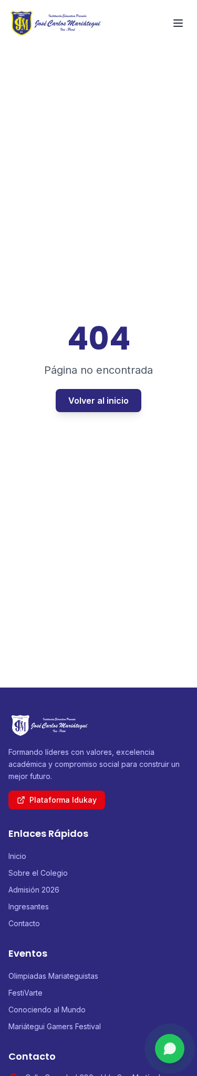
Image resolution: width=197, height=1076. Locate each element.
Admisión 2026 (33, 889)
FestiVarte (25, 992)
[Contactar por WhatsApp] (169, 1048)
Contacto (24, 923)
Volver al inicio (98, 400)
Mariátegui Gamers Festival (54, 1026)
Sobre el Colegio (38, 872)
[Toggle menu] (178, 23)
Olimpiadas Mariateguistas (53, 975)
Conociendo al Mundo (47, 1009)
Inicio (17, 856)
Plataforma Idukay (63, 799)
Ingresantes (28, 906)
